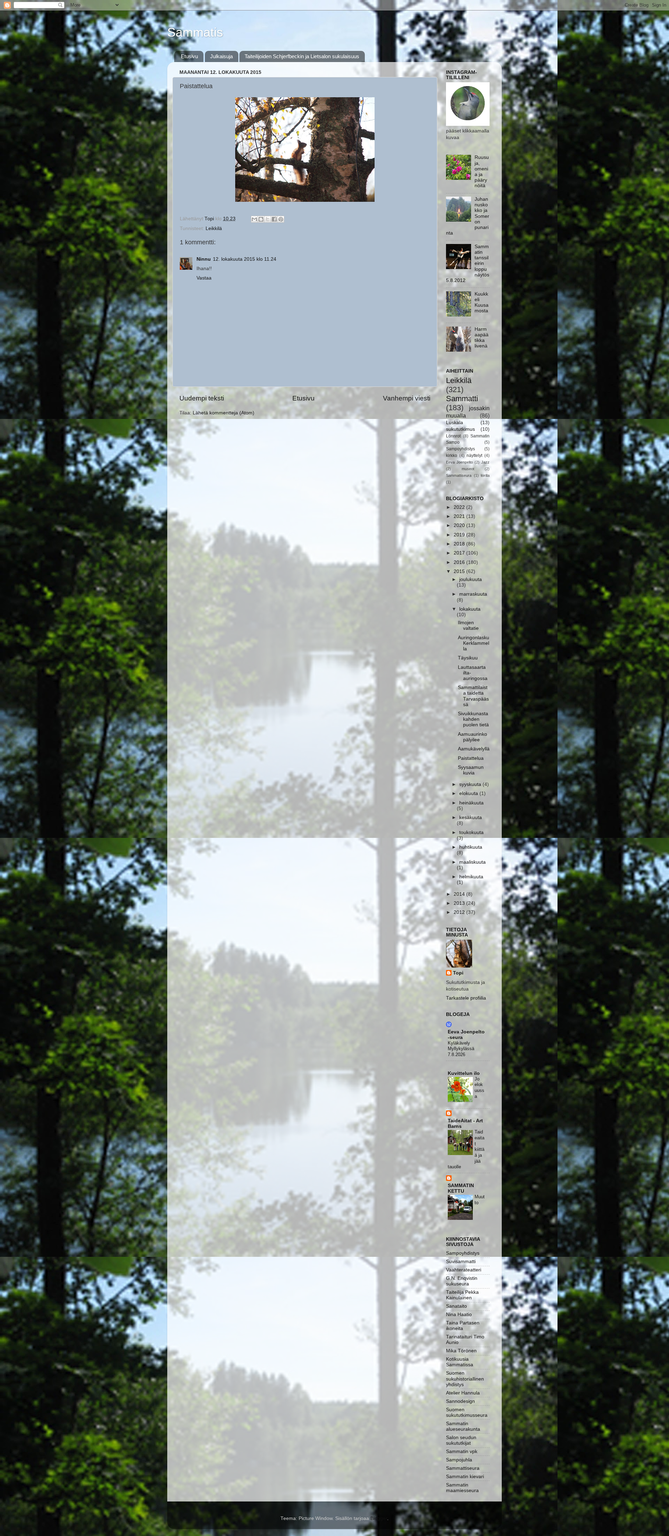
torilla (485, 475)
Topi (458, 973)
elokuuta (469, 793)
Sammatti (462, 398)
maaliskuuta (472, 862)
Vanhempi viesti (406, 398)
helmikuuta (471, 876)
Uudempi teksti (201, 398)
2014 (460, 894)
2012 (460, 912)
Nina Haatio (459, 1314)
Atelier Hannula (463, 1393)
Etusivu (189, 56)
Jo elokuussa (479, 1087)
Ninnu (204, 259)
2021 (460, 516)
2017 (460, 553)
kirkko (451, 455)
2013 (460, 903)
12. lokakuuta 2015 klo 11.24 (244, 259)
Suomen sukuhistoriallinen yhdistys (465, 1378)
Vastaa (204, 278)
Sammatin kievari (465, 1476)
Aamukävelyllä (474, 748)
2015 (460, 571)
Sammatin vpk (461, 1451)
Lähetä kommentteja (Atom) (223, 412)
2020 (460, 525)
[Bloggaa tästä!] (260, 219)
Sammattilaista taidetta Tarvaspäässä (473, 696)
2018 (460, 544)
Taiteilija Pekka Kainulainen (462, 1295)
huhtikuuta (470, 847)
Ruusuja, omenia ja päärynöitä (482, 171)
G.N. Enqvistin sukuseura (461, 1281)
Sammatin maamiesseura (462, 1487)
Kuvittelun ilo (464, 1073)
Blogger (378, 1518)
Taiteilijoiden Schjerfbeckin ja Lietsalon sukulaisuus (302, 56)
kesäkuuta (470, 817)
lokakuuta (469, 609)
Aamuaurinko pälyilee (472, 737)
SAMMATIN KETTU (461, 1188)
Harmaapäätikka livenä (482, 338)
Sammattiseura (458, 475)
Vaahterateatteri (463, 1270)
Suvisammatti (461, 1261)
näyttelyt (474, 455)
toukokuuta (471, 832)
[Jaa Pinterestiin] (280, 219)
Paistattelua (471, 758)
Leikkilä (214, 228)
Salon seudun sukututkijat (461, 1440)
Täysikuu (468, 657)
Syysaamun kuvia (471, 770)
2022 (460, 507)
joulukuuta (470, 579)
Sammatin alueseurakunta (463, 1426)
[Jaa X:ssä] (267, 219)
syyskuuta (471, 784)
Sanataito (456, 1306)
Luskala (454, 422)
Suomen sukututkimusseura (466, 1412)
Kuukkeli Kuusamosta (482, 302)
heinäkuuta (471, 802)
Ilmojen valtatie (468, 625)
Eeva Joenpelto (459, 462)
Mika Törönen (461, 1350)
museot (468, 469)
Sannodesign (460, 1401)
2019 (460, 534)
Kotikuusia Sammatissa (459, 1362)
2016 (460, 562)
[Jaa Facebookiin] (274, 219)
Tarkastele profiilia (466, 998)
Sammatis (195, 32)
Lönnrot (453, 436)
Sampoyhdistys (460, 448)
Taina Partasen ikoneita (462, 1325)
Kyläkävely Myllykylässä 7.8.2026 (461, 1048)
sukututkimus (460, 429)
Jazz (485, 462)
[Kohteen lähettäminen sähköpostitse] (254, 219)
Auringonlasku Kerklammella (473, 643)
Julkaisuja (221, 56)
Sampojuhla (459, 1459)
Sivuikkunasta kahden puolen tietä (473, 719)
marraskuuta (473, 594)
